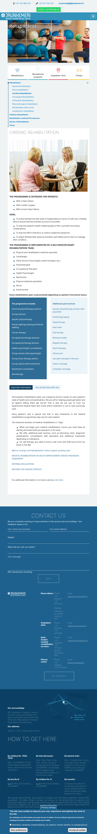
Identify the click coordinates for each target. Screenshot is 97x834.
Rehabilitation (17, 75)
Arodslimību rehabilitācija (23, 111)
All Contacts (59, 676)
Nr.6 (9, 784)
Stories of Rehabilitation (19, 122)
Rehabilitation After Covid (23, 107)
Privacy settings (48, 807)
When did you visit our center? (21, 547)
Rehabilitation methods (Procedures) (25, 118)
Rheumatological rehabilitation (25, 104)
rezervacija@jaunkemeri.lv (71, 3)
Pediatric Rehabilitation (19, 115)
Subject (11, 537)
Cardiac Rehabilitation (22, 93)
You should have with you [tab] (47, 387)
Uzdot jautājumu (47, 9)
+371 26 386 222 (22, 3)
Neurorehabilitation (20, 90)
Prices (12, 125)
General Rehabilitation (21, 86)
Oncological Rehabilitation (23, 97)
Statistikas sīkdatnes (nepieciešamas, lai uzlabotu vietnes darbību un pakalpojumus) (49, 825)
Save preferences (18, 830)
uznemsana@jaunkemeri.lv (78, 640)
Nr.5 (37, 784)
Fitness (79, 75)
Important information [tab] (21, 387)
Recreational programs (38, 75)
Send (48, 578)
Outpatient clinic (58, 75)
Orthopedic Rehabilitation (23, 100)
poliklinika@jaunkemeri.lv (77, 626)
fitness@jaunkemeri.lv (76, 663)
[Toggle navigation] (93, 16)
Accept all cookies (77, 830)
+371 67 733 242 (46, 3)
